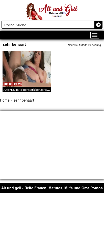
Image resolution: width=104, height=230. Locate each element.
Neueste (73, 45)
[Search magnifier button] (98, 25)
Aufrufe (83, 45)
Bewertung (94, 45)
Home (5, 100)
